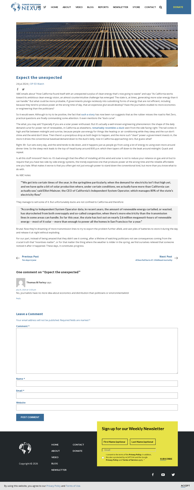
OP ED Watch (37, 83)
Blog (90, 7)
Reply (18, 298)
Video (79, 7)
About (67, 7)
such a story (88, 114)
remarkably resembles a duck (108, 127)
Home (54, 7)
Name (20, 378)
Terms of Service (130, 460)
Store (136, 7)
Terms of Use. (73, 485)
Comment (23, 326)
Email (20, 390)
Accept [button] (185, 485)
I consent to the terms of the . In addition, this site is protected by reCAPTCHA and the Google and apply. (128, 457)
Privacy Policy (53, 485)
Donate (178, 7)
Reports (103, 7)
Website (21, 402)
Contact (150, 7)
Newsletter (120, 7)
